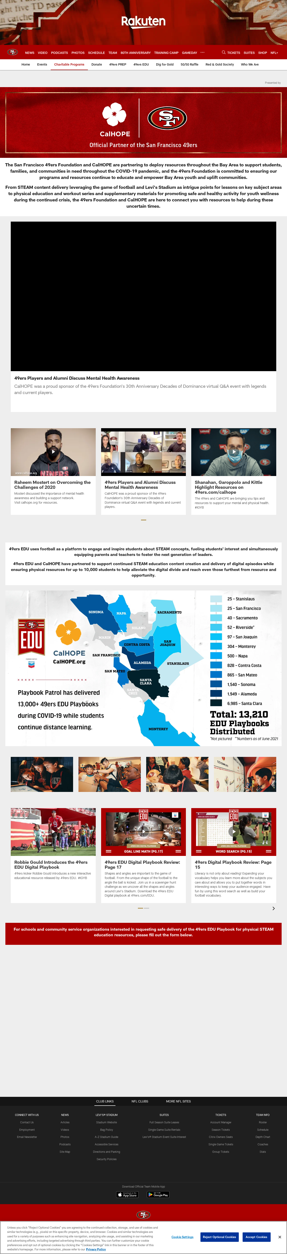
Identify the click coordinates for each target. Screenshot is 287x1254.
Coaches (263, 1144)
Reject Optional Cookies (219, 1237)
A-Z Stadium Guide (106, 1136)
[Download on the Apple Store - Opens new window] (127, 1195)
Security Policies (107, 1159)
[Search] (224, 52)
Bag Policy (106, 1129)
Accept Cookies (256, 1237)
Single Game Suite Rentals (164, 1129)
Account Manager (220, 1122)
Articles (65, 1122)
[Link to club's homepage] (12, 52)
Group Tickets (220, 1151)
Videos (65, 1129)
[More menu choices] (202, 52)
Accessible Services (106, 1144)
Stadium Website (106, 1122)
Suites (164, 1114)
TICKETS (220, 1114)
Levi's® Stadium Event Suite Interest (164, 1136)
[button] (144, 520)
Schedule (262, 1129)
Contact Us (27, 1122)
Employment (27, 1129)
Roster (263, 1122)
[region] (143, 1237)
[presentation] (274, 909)
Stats (263, 1151)
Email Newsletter (27, 1136)
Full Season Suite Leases (164, 1122)
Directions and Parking (106, 1151)
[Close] (280, 1237)
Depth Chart (263, 1136)
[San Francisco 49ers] (143, 1215)
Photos (65, 1136)
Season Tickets (221, 1129)
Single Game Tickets (221, 1144)
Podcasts (65, 1144)
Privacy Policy (96, 1249)
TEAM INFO (263, 1114)
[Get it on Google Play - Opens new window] (158, 1196)
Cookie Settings (183, 1237)
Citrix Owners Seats (221, 1136)
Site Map (65, 1151)
